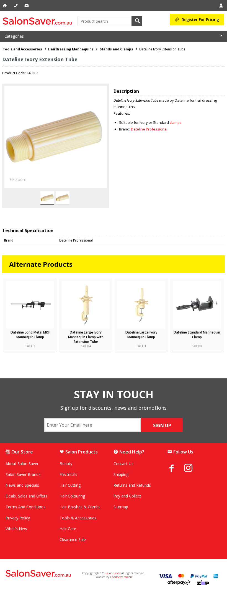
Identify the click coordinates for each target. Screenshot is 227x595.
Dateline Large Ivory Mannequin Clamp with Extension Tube (86, 337)
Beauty (66, 463)
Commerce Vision (121, 577)
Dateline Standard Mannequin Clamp (197, 334)
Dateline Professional (149, 129)
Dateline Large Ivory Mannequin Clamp (141, 334)
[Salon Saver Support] (27, 5)
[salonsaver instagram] (192, 469)
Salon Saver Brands (23, 474)
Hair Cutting (70, 485)
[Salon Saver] (39, 21)
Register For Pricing (200, 19)
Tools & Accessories (78, 517)
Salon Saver (112, 573)
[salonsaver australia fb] (175, 468)
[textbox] (104, 21)
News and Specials (22, 485)
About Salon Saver (22, 463)
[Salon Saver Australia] (41, 574)
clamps (176, 122)
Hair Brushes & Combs (80, 506)
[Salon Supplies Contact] (16, 5)
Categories (14, 36)
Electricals (68, 474)
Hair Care (68, 528)
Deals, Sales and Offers (26, 496)
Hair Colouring (72, 496)
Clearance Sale (73, 539)
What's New (16, 528)
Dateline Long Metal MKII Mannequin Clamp (30, 334)
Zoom (20, 179)
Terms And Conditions (25, 506)
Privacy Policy (18, 517)
